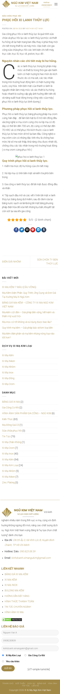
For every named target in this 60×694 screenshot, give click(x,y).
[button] (56, 4)
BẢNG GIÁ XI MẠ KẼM (16, 574)
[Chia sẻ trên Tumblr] (43, 230)
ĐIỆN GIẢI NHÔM (11, 261)
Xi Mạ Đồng (8, 378)
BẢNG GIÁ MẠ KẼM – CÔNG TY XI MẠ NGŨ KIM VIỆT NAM (27, 304)
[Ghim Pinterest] (32, 230)
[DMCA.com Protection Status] (11, 619)
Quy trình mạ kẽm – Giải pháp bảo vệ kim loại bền (27, 327)
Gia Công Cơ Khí (10, 407)
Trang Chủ (7, 683)
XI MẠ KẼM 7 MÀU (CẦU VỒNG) (19, 287)
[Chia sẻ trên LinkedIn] (38, 230)
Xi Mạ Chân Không (11, 442)
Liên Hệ (35, 686)
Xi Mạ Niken (8, 361)
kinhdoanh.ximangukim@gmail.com (31, 557)
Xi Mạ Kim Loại (10, 465)
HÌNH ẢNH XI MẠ (14, 612)
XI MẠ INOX (11, 585)
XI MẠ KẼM (11, 579)
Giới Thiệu (20, 683)
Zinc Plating (8, 482)
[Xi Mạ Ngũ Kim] (20, 4)
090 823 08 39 (27, 551)
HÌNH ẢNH (52, 683)
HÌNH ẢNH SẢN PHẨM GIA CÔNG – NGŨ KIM (26, 413)
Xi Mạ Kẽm (8, 355)
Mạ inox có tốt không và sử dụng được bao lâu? (27, 322)
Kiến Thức (7, 419)
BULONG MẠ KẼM (14, 590)
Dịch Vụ (31, 683)
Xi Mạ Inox (7, 372)
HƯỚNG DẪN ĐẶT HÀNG (17, 596)
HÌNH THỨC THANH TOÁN (19, 601)
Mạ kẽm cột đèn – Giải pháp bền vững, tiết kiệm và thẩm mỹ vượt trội (28, 314)
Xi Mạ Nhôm (8, 366)
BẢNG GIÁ (41, 683)
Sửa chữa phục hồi (12, 430)
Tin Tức (6, 436)
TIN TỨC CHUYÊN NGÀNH (18, 606)
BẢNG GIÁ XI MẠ (11, 401)
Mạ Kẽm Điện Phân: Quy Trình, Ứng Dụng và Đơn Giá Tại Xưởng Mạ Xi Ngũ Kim (29, 294)
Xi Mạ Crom (8, 384)
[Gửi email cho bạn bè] (27, 230)
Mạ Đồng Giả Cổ (10, 425)
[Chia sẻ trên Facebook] (16, 230)
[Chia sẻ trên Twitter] (21, 230)
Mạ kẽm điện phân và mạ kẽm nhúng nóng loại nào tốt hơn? (28, 335)
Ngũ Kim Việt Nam (34, 29)
